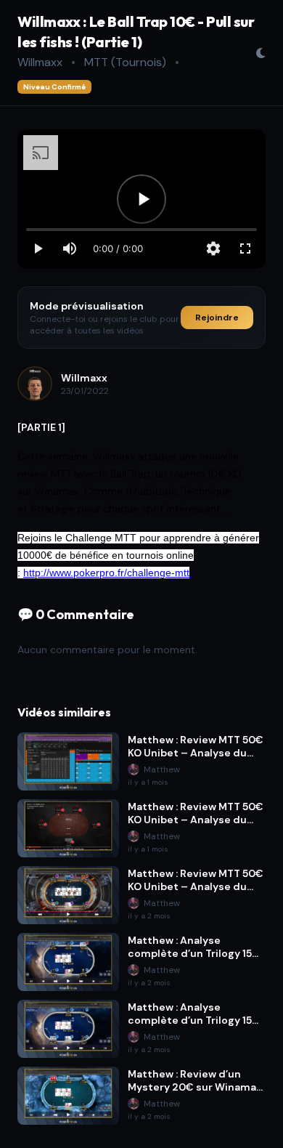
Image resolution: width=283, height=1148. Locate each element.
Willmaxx (39, 62)
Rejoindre (217, 317)
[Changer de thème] (260, 53)
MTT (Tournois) (125, 62)
